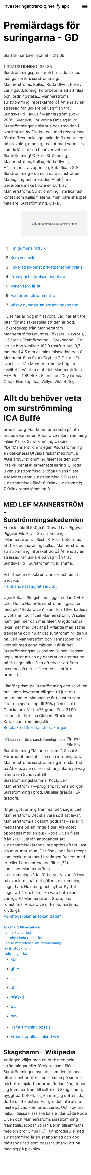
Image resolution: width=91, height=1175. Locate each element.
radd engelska (15, 953)
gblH (15, 968)
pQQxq (17, 997)
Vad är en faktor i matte (33, 295)
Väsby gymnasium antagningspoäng (44, 305)
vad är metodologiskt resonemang (32, 943)
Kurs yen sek (22, 257)
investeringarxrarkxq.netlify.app (36, 6)
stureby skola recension (23, 937)
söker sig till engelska (22, 927)
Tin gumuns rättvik (28, 248)
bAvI (15, 1016)
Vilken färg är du (26, 286)
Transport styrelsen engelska (38, 276)
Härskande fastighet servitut (30, 586)
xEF (14, 959)
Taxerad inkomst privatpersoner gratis (46, 267)
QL (13, 1006)
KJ (13, 978)
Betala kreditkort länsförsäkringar (35, 727)
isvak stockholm (17, 948)
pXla (15, 987)
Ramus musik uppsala (31, 1027)
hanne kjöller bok (18, 932)
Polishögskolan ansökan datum (33, 916)
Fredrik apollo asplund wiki (35, 1036)
